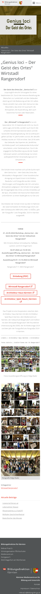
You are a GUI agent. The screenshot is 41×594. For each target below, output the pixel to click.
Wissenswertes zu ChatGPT (12, 511)
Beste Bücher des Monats (12, 518)
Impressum (24, 588)
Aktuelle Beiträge (9, 497)
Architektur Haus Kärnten (19, 292)
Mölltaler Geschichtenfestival (13, 514)
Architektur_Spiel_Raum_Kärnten (20, 298)
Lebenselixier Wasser (10, 507)
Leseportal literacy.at (10, 503)
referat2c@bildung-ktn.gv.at (29, 592)
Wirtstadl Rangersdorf (19, 286)
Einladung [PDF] (20, 276)
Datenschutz (35, 588)
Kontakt (37, 584)
